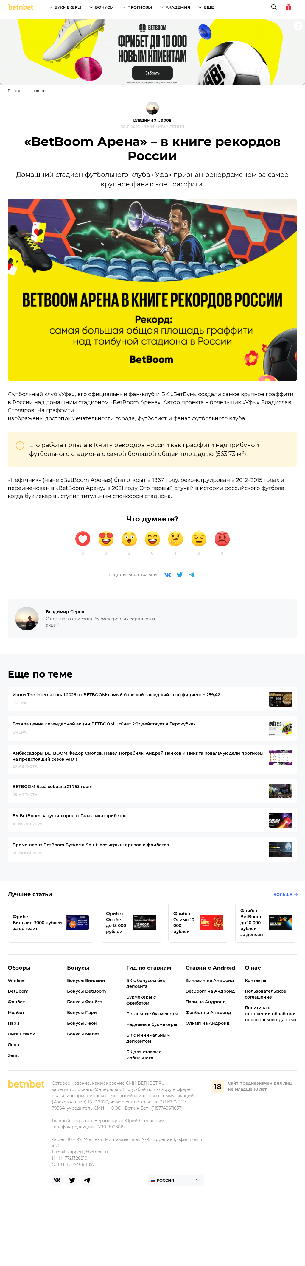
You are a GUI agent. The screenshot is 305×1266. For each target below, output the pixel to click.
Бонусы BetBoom (86, 991)
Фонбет (16, 1002)
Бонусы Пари (82, 1012)
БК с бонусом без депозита (145, 983)
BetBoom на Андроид (210, 991)
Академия (178, 7)
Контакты (255, 980)
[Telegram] (191, 575)
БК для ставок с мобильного (143, 1055)
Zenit (13, 1055)
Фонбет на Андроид (208, 1012)
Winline (16, 980)
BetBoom (18, 991)
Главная (15, 90)
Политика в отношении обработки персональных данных (270, 1013)
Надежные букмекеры (151, 1024)
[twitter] (72, 1180)
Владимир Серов (152, 120)
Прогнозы (139, 7)
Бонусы (104, 7)
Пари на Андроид (206, 1002)
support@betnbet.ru (88, 1152)
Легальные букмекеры (152, 1013)
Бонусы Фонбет (84, 1002)
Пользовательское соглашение (265, 994)
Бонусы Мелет (83, 1034)
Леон (13, 1044)
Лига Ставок (21, 1034)
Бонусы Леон (82, 1023)
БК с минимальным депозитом (148, 1038)
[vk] (57, 1180)
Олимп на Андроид (208, 1023)
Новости (37, 90)
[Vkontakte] (168, 575)
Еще (209, 7)
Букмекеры (68, 7)
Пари (13, 1023)
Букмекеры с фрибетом (141, 1000)
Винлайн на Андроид (210, 980)
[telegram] (87, 1180)
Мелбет (16, 1012)
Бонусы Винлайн (86, 980)
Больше (282, 894)
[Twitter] (180, 575)
